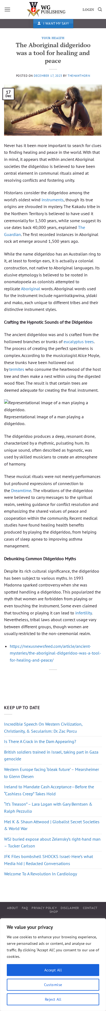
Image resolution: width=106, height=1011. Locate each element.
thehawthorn (79, 76)
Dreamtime (21, 490)
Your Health (53, 38)
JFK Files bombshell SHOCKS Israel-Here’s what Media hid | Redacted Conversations (48, 860)
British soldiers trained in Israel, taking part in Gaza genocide (51, 755)
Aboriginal (30, 288)
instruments (53, 199)
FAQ (25, 908)
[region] (53, 964)
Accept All (53, 970)
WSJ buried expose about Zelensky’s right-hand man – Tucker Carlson (52, 842)
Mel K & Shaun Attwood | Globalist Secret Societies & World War (51, 825)
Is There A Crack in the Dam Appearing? (40, 741)
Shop (53, 912)
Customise (53, 984)
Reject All (53, 999)
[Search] (100, 9)
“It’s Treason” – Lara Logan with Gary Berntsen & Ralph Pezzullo (48, 807)
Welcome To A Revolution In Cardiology (40, 873)
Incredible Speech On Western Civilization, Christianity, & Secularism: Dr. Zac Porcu (43, 727)
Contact (90, 908)
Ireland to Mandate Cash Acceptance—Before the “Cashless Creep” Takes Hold (49, 790)
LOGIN (88, 9)
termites (16, 369)
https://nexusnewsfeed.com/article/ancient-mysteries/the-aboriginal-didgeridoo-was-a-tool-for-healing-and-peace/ (55, 653)
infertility (83, 612)
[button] (7, 9)
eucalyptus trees (79, 341)
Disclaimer (70, 908)
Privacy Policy (44, 908)
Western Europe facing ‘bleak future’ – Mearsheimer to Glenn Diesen (51, 773)
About (12, 908)
